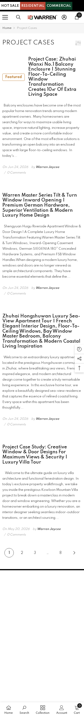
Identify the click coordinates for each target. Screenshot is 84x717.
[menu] (5, 17)
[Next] (74, 553)
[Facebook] (7, 631)
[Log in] (64, 17)
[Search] (18, 17)
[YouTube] (19, 631)
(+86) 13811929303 (41, 606)
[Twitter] (31, 631)
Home (6, 28)
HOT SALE (10, 5)
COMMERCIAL (59, 5)
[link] (24, 709)
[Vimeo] (44, 631)
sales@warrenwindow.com (36, 614)
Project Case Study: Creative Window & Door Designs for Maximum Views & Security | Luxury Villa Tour (34, 455)
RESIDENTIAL (32, 5)
